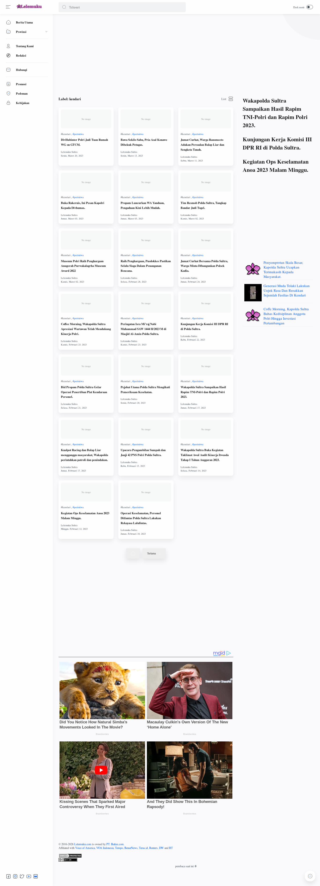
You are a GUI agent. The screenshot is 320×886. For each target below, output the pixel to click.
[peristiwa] (78, 134)
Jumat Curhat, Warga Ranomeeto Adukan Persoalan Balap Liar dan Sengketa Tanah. (202, 145)
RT (171, 848)
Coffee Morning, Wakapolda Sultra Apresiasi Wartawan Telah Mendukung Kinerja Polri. (86, 329)
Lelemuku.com (82, 844)
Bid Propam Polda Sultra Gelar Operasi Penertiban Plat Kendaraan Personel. (84, 392)
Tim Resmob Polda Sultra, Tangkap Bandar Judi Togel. (203, 205)
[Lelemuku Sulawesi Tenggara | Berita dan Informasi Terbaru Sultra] (29, 9)
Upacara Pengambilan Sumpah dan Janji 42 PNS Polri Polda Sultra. (143, 452)
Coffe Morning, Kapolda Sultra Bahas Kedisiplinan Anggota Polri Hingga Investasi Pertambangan (286, 316)
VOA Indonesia (105, 848)
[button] (64, 7)
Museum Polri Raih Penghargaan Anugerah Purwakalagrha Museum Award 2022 (83, 266)
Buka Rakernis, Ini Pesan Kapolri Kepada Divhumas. (82, 205)
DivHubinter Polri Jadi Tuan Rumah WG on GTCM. (84, 142)
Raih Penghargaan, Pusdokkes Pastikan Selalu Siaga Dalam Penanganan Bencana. (146, 266)
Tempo (119, 848)
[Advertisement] (186, 54)
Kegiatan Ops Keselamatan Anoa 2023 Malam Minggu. (85, 515)
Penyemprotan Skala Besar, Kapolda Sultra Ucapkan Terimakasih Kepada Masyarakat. (283, 269)
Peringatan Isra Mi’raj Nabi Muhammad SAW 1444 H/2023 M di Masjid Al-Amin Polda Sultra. (143, 329)
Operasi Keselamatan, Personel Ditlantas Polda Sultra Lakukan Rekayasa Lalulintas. (141, 518)
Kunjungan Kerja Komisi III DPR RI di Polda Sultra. (204, 326)
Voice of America (85, 848)
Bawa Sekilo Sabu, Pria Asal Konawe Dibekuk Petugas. (144, 142)
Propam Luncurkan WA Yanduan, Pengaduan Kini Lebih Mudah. (142, 205)
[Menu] (8, 7)
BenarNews (131, 848)
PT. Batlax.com (115, 844)
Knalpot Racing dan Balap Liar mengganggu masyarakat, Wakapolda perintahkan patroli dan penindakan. (84, 455)
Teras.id (143, 848)
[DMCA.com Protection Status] (186, 855)
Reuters (153, 848)
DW (161, 848)
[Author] (69, 151)
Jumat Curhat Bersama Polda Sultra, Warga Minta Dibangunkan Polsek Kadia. (204, 266)
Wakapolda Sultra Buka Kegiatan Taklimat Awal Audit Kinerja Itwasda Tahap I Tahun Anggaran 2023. (205, 455)
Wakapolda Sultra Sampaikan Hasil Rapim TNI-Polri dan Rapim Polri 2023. (203, 392)
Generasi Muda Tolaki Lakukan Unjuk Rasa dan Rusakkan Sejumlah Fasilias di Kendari (287, 290)
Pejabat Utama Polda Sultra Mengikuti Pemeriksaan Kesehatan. (145, 389)
